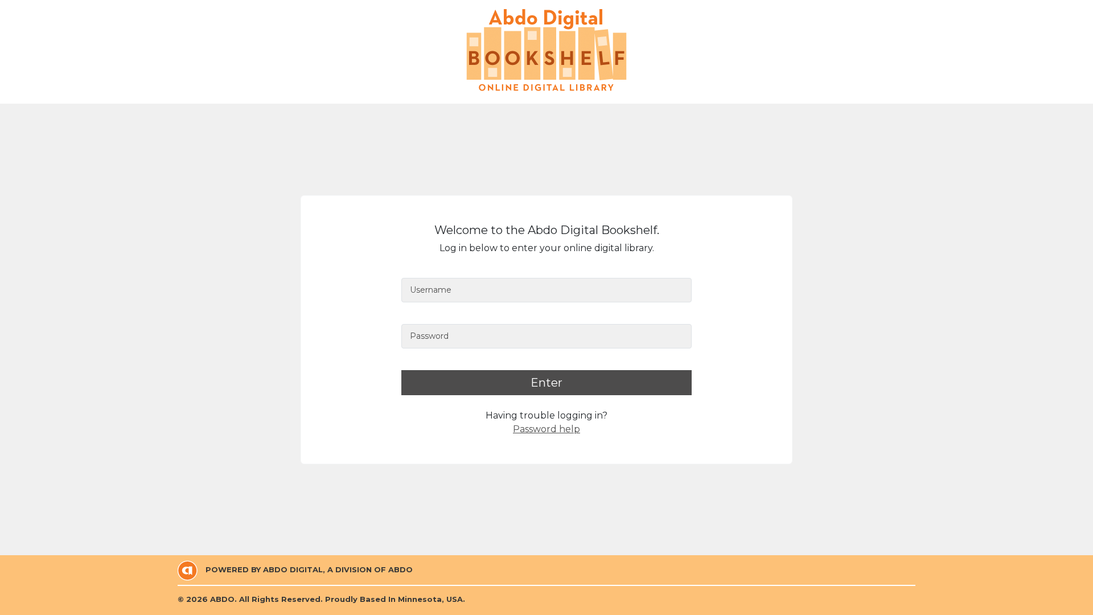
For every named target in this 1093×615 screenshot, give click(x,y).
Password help (546, 429)
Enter (546, 383)
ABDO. (223, 599)
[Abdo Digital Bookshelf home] (546, 50)
